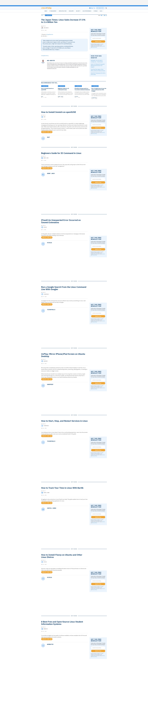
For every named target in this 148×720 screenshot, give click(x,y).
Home (42, 15)
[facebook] (90, 8)
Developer (71, 11)
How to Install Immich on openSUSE (47, 89)
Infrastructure (62, 11)
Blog (101, 11)
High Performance (86, 11)
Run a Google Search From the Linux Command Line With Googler (98, 90)
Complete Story (45, 55)
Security (78, 11)
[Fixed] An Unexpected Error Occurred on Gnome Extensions (82, 89)
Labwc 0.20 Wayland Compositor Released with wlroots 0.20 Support (98, 66)
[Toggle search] (106, 8)
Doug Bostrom (49, 34)
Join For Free (98, 41)
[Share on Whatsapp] (106, 15)
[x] (94, 8)
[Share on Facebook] (101, 15)
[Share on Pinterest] (104, 15)
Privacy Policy (94, 47)
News (46, 11)
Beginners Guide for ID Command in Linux (63, 89)
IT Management (52, 11)
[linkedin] (92, 8)
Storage (96, 11)
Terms (104, 46)
